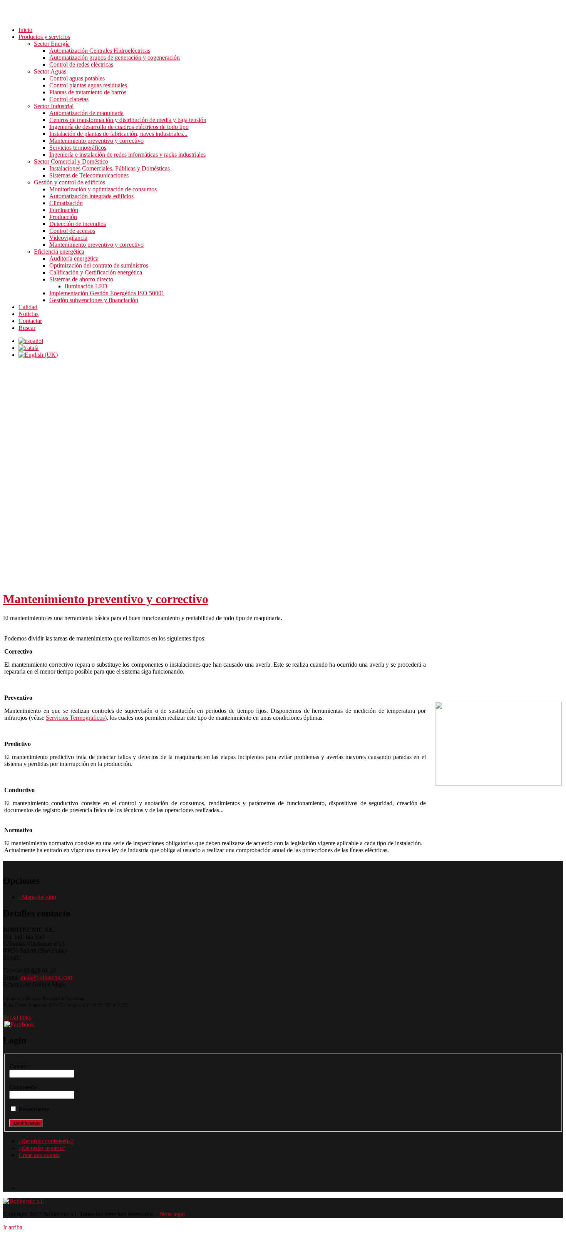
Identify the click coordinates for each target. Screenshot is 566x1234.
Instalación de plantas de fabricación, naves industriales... (118, 133)
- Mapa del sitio (37, 897)
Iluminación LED (86, 286)
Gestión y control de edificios (69, 182)
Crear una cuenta (39, 1155)
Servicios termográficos (77, 147)
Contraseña (23, 1087)
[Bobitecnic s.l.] (23, 1201)
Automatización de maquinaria (86, 113)
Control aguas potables (77, 78)
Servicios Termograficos (75, 717)
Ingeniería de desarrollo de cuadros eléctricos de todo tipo (119, 127)
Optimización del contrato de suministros (98, 265)
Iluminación (63, 210)
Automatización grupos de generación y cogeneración (114, 57)
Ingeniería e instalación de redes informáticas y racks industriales (127, 154)
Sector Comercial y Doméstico (71, 161)
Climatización (66, 203)
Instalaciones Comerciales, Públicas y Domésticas (109, 168)
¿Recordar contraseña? (46, 1141)
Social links (17, 1017)
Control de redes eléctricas (81, 64)
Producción (63, 217)
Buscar (26, 327)
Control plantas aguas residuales (88, 85)
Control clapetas (69, 99)
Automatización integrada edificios (91, 196)
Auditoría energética (74, 258)
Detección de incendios (77, 224)
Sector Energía (52, 43)
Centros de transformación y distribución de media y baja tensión (127, 120)
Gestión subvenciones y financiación (93, 300)
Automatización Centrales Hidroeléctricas (99, 50)
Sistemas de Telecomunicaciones (89, 175)
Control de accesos (72, 230)
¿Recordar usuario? (41, 1148)
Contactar (30, 321)
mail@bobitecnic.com (47, 977)
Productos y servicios (44, 36)
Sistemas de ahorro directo (81, 279)
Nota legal (172, 1214)
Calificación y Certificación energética (95, 272)
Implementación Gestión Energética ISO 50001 (106, 293)
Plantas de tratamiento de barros (87, 92)
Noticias (28, 314)
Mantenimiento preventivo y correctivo (96, 140)
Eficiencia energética (59, 251)
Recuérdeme (33, 1109)
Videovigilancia (68, 237)
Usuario (18, 1066)
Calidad (27, 307)
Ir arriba (12, 1227)
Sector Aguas (50, 71)
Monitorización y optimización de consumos (103, 189)
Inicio (25, 30)
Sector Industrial (54, 106)
